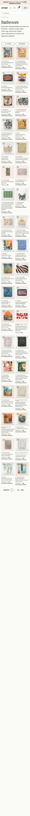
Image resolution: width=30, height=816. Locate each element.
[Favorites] (14, 8)
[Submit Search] (3, 13)
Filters (9, 43)
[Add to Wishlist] (4, 48)
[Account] (10, 8)
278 (18, 490)
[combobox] (15, 13)
